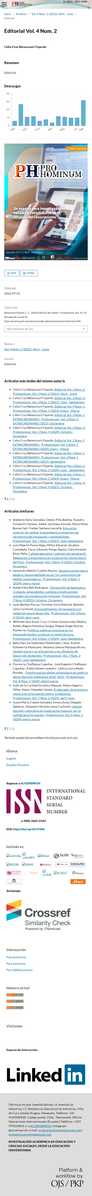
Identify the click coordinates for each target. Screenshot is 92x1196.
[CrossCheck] (38, 932)
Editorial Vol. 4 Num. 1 (70, 406)
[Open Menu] (4, 4)
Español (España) (17, 765)
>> (13, 498)
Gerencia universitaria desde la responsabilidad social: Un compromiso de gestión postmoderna (50, 575)
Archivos (21, 14)
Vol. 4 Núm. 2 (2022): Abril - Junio (52, 14)
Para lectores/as (16, 957)
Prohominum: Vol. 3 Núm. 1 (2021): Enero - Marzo (46, 478)
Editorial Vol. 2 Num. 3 (70, 466)
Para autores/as (16, 963)
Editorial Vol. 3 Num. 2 (70, 389)
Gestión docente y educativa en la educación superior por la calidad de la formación (47, 711)
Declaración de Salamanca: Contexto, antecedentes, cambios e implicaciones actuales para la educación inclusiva (49, 592)
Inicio (7, 14)
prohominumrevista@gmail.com (30, 1134)
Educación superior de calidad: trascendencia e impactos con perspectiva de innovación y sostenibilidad (46, 532)
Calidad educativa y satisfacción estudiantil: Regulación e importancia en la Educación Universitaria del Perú (49, 558)
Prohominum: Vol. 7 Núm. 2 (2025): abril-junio (44, 698)
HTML (30, 273)
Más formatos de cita (20, 329)
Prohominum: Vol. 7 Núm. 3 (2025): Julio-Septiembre (48, 541)
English (11, 758)
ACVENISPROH (30, 783)
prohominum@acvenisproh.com (60, 1130)
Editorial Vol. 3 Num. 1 (70, 474)
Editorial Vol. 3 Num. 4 (70, 483)
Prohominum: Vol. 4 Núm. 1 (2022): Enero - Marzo (46, 410)
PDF (13, 273)
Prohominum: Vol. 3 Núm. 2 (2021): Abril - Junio (45, 393)
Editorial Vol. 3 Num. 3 (70, 398)
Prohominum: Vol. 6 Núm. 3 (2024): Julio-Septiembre (48, 638)
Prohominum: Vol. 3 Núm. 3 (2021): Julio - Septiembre (49, 402)
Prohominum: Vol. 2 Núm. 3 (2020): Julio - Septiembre (49, 470)
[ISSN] (46, 812)
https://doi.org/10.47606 (29, 829)
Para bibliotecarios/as (19, 970)
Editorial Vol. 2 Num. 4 (70, 427)
